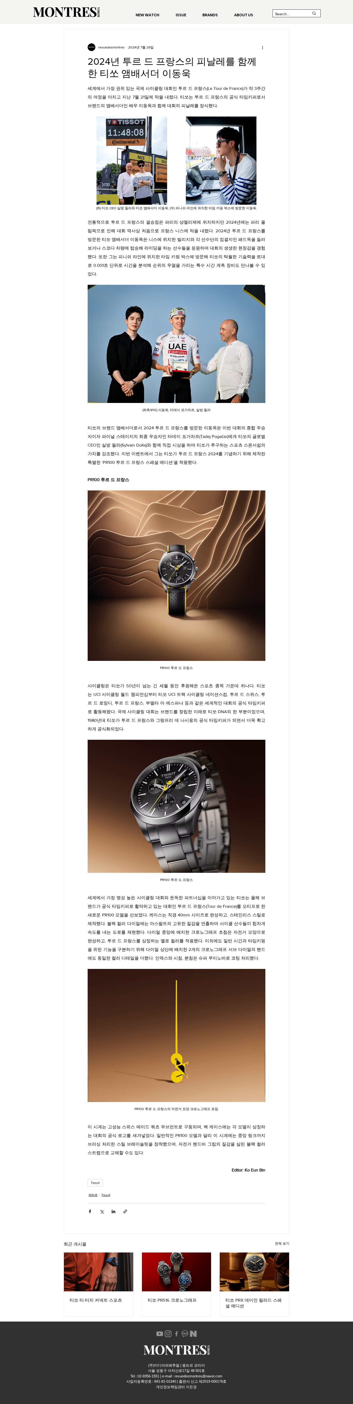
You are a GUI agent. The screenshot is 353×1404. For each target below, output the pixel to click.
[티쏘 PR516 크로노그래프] (176, 1272)
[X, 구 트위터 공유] (101, 1211)
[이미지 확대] (132, 161)
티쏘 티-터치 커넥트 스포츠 (96, 1300)
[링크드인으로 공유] (113, 1211)
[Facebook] (176, 1333)
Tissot (95, 1183)
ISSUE (93, 1195)
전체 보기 (282, 1243)
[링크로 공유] (125, 1211)
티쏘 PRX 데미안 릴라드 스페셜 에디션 (253, 1303)
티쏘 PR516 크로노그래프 (172, 1300)
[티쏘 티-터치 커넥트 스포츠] (98, 1272)
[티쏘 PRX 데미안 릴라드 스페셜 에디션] (254, 1272)
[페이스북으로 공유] (90, 1211)
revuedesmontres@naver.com (198, 1376)
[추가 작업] (262, 47)
